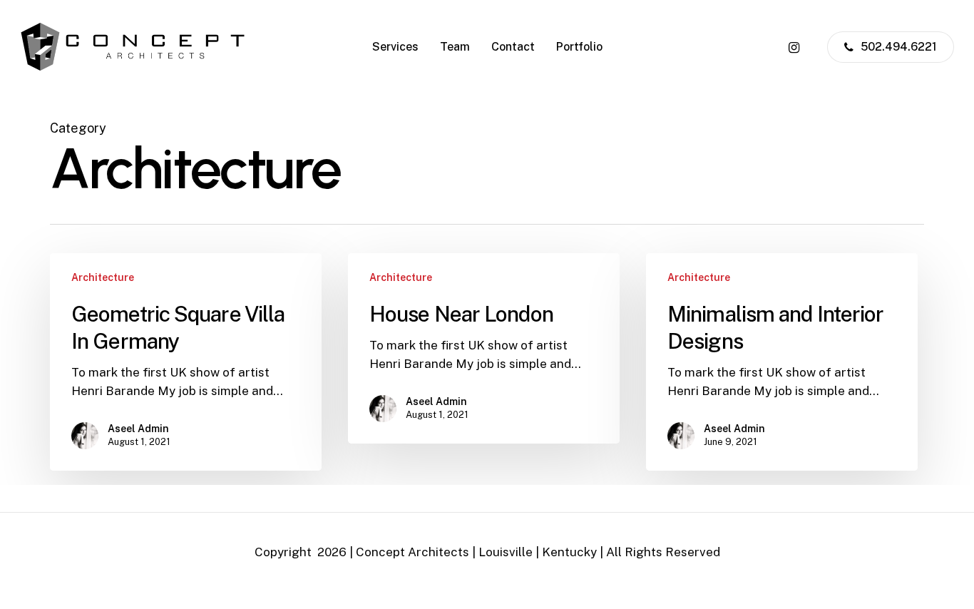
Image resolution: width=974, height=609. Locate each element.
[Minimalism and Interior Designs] (782, 362)
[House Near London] (484, 348)
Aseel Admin (138, 428)
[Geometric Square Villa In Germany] (186, 362)
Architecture (102, 277)
